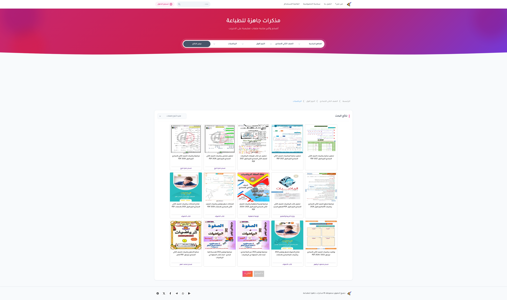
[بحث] (179, 4)
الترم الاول (310, 101)
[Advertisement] (253, 78)
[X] (164, 293)
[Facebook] (170, 293)
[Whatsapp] (183, 293)
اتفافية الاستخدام (291, 4)
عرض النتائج (196, 44)
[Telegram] (176, 293)
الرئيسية (346, 101)
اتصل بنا (328, 4)
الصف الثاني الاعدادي (329, 101)
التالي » (248, 273)
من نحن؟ (339, 4)
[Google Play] (189, 293)
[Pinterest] (157, 293)
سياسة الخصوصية (311, 4)
